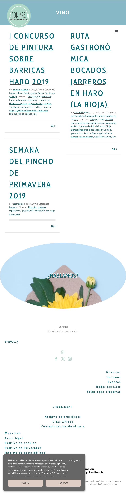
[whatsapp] (63, 352)
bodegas (32, 97)
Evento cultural (16, 93)
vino (35, 114)
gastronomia (77, 133)
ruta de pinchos (25, 114)
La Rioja (92, 133)
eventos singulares (79, 130)
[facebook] (56, 359)
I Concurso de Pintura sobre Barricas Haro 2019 (32, 58)
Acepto (25, 483)
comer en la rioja (87, 126)
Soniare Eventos (20, 90)
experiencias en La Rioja (31, 107)
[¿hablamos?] (63, 276)
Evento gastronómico (34, 93)
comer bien (104, 123)
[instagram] (70, 359)
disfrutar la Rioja (35, 104)
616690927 (11, 341)
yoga (52, 211)
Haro (45, 107)
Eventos (13, 207)
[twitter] (63, 359)
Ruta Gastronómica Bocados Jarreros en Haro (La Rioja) (91, 70)
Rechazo (63, 483)
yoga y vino (14, 214)
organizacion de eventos (26, 110)
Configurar (74, 460)
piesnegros (18, 204)
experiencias (15, 211)
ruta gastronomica (102, 137)
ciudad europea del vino (26, 100)
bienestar (32, 207)
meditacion (39, 211)
